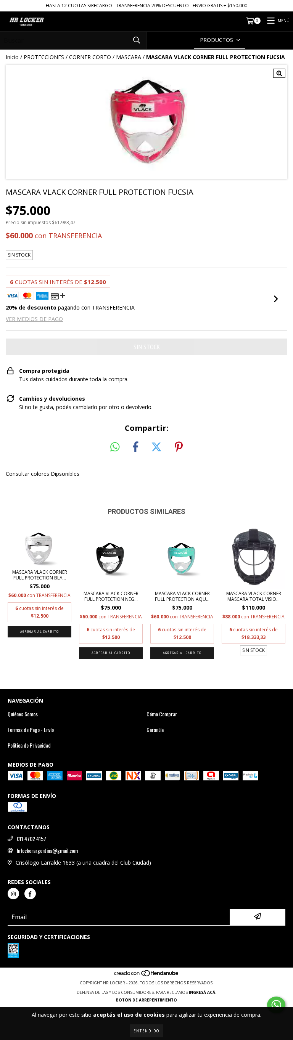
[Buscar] (136, 40)
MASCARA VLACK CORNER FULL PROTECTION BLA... (39, 575)
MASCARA (128, 57)
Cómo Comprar (161, 714)
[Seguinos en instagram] (13, 893)
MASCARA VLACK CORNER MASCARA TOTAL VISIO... (253, 596)
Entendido (146, 1031)
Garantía (155, 729)
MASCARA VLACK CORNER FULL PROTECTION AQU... (182, 596)
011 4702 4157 (31, 839)
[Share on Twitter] (156, 447)
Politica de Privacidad (29, 745)
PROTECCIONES (44, 57)
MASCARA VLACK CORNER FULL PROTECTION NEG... (111, 596)
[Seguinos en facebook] (30, 893)
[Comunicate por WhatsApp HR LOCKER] (276, 1005)
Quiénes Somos (23, 714)
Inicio (12, 57)
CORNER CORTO (90, 57)
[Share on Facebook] (135, 447)
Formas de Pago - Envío (31, 729)
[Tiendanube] (146, 975)
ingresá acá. (202, 992)
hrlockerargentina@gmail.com (47, 850)
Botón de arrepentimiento (146, 1000)
